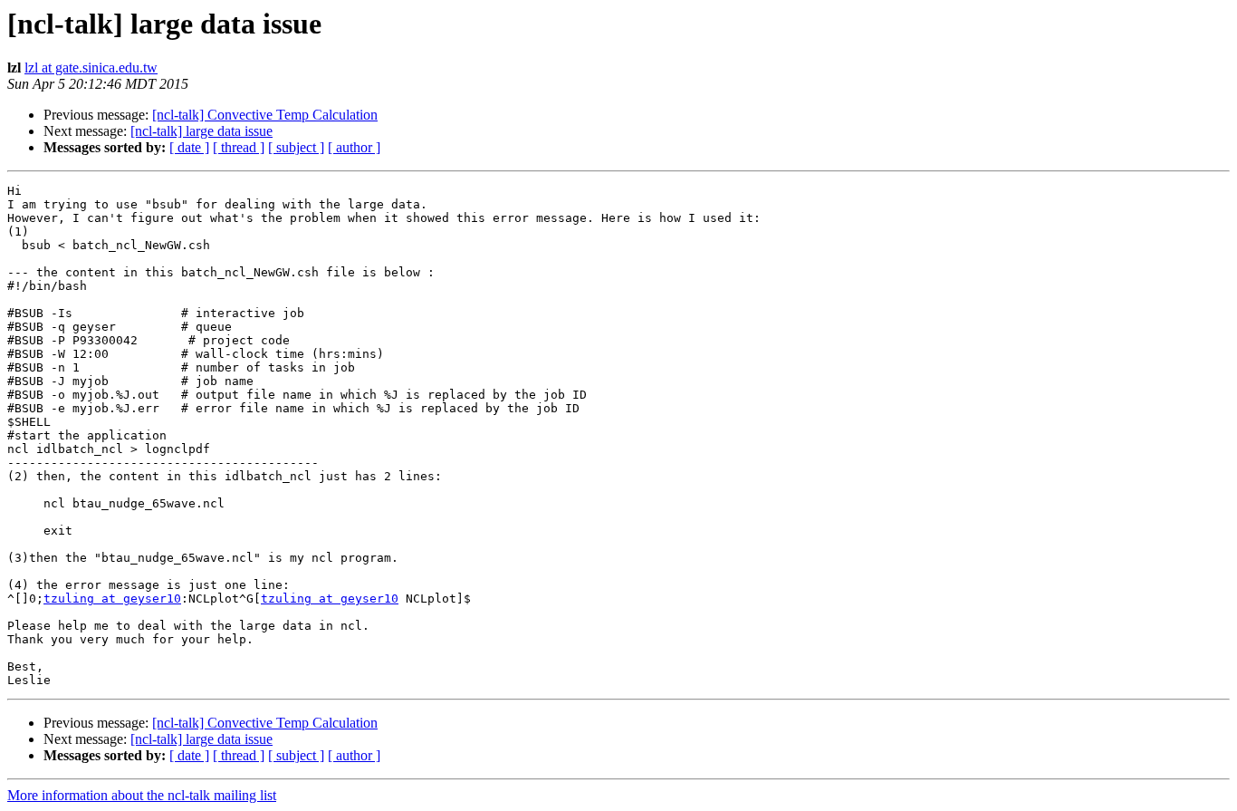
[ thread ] (238, 147)
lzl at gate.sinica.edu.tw (91, 67)
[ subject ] (296, 147)
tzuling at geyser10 (112, 598)
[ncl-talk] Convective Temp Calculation (265, 114)
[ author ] (354, 147)
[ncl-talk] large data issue (201, 131)
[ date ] (189, 147)
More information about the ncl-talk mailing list (141, 795)
